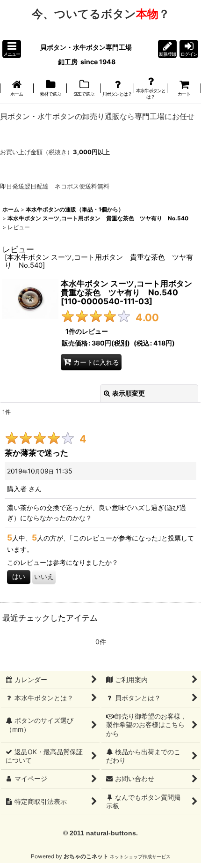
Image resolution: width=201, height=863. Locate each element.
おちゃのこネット (86, 856)
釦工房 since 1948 (86, 62)
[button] (11, 49)
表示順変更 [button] (128, 393)
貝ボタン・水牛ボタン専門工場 (86, 47)
